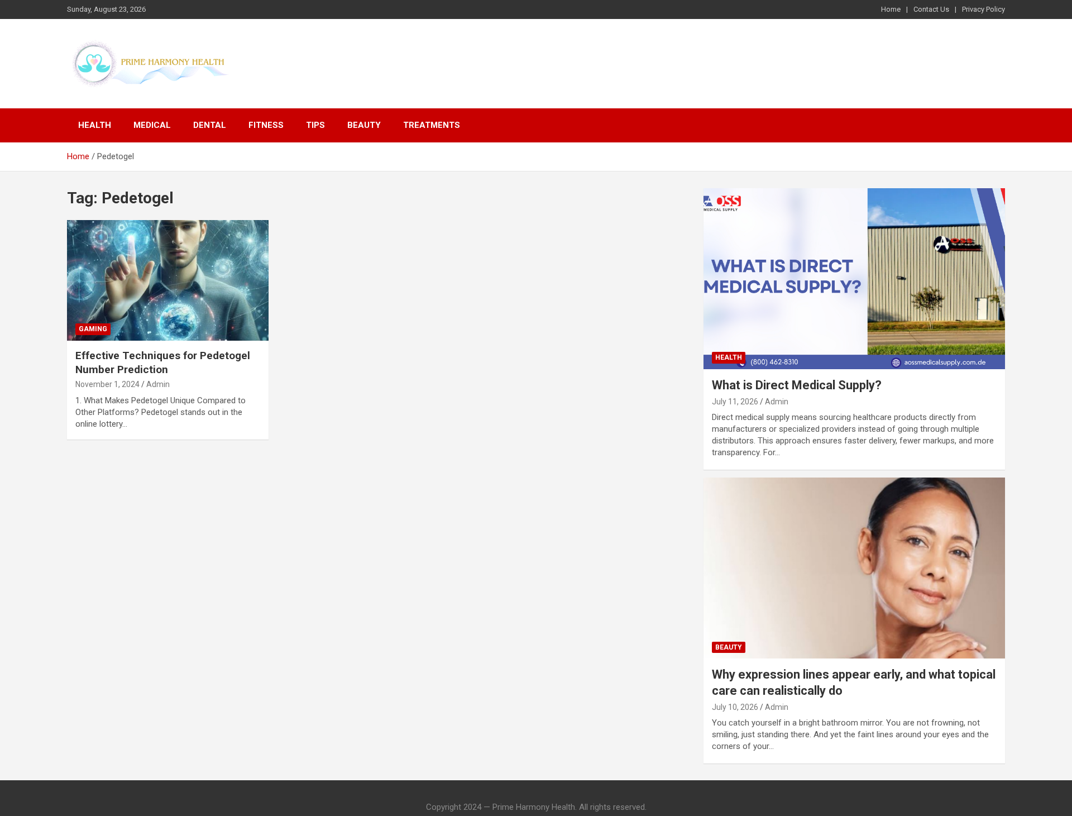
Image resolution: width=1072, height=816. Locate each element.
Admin (158, 384)
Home (891, 9)
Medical (152, 125)
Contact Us (931, 9)
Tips (315, 125)
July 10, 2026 (735, 707)
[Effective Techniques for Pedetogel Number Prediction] (167, 280)
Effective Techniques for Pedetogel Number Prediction (162, 362)
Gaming (93, 329)
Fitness (266, 125)
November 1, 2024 (107, 384)
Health (94, 125)
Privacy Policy (983, 9)
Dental (209, 125)
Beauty (364, 125)
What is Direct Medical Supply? (797, 385)
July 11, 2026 (735, 401)
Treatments (431, 125)
